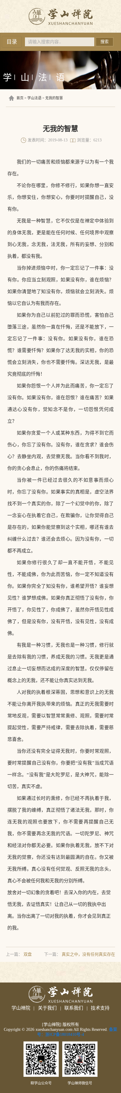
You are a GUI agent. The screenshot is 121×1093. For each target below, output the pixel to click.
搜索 (104, 41)
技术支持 (100, 1008)
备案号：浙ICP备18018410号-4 (77, 1032)
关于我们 (47, 1008)
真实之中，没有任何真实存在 (88, 954)
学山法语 (34, 98)
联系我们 (73, 1008)
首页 (19, 98)
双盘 (27, 954)
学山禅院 (20, 1008)
